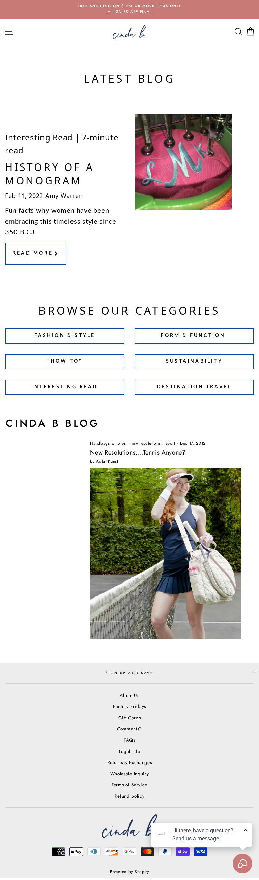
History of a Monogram (49, 173)
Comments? (129, 728)
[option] (129, 9)
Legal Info (129, 751)
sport (170, 443)
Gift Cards (129, 717)
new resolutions (146, 443)
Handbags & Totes (108, 443)
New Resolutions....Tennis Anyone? (137, 452)
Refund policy (130, 796)
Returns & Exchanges (129, 762)
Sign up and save (129, 672)
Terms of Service (129, 784)
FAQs (129, 739)
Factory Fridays (129, 706)
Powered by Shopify (129, 872)
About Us (129, 695)
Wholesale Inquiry (129, 773)
